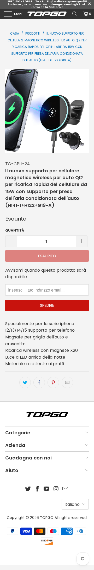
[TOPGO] (47, 14)
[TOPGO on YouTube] (47, 489)
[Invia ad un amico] (67, 382)
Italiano (72, 504)
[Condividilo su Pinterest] (53, 382)
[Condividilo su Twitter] (25, 382)
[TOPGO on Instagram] (56, 489)
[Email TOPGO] (65, 489)
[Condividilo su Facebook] (39, 382)
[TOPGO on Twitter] (28, 489)
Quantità (14, 230)
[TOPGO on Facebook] (37, 489)
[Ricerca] (75, 14)
